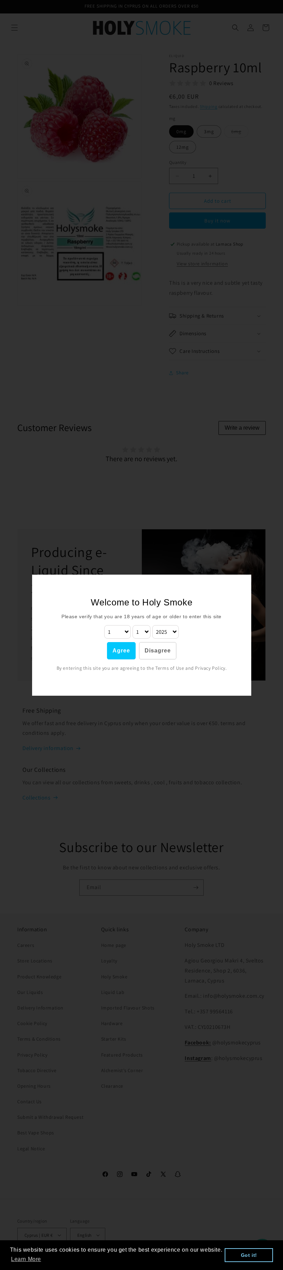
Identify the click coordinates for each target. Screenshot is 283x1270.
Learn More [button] (26, 1259)
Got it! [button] (249, 1255)
